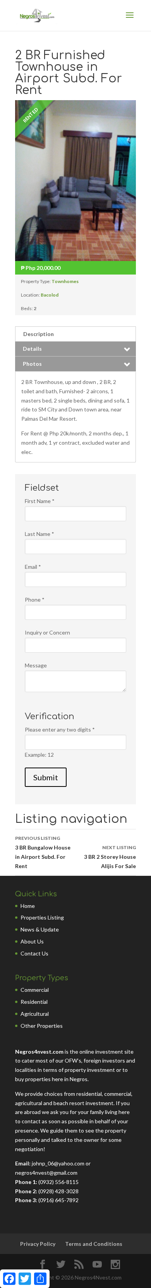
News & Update (40, 929)
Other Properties (42, 1025)
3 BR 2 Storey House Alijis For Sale (110, 856)
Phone (35, 599)
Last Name (39, 534)
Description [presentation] (38, 334)
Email (33, 566)
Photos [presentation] (32, 363)
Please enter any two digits (60, 729)
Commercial (35, 989)
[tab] (75, 333)
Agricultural (35, 1013)
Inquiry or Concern (47, 632)
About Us (32, 941)
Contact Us (34, 953)
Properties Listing (42, 917)
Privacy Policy (37, 1243)
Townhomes (65, 281)
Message (36, 665)
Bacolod (49, 295)
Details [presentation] (32, 348)
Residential (34, 1001)
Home (28, 905)
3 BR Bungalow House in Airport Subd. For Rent (42, 852)
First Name (40, 501)
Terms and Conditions (93, 1243)
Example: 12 (39, 754)
